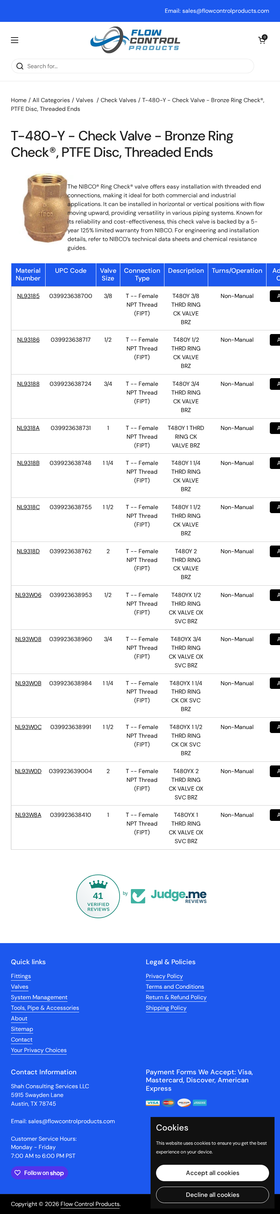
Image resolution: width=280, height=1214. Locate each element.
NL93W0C (28, 727)
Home (19, 100)
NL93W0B (28, 683)
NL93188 (28, 384)
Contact (21, 1039)
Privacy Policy (164, 976)
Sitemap (22, 1029)
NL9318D (28, 551)
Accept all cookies (213, 1173)
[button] (261, 40)
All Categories (51, 100)
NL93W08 (28, 639)
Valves (84, 100)
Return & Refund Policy (176, 997)
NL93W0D (28, 771)
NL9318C (28, 507)
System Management (39, 997)
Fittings (21, 976)
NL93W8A (28, 815)
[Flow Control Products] (135, 40)
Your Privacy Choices (39, 1050)
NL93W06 (28, 595)
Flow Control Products (90, 1204)
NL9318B (28, 463)
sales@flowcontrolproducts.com (225, 11)
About (19, 1018)
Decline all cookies (213, 1195)
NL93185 (28, 296)
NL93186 (28, 340)
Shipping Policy (166, 1008)
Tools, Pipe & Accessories (45, 1008)
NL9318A (28, 428)
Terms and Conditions (175, 986)
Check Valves (118, 100)
